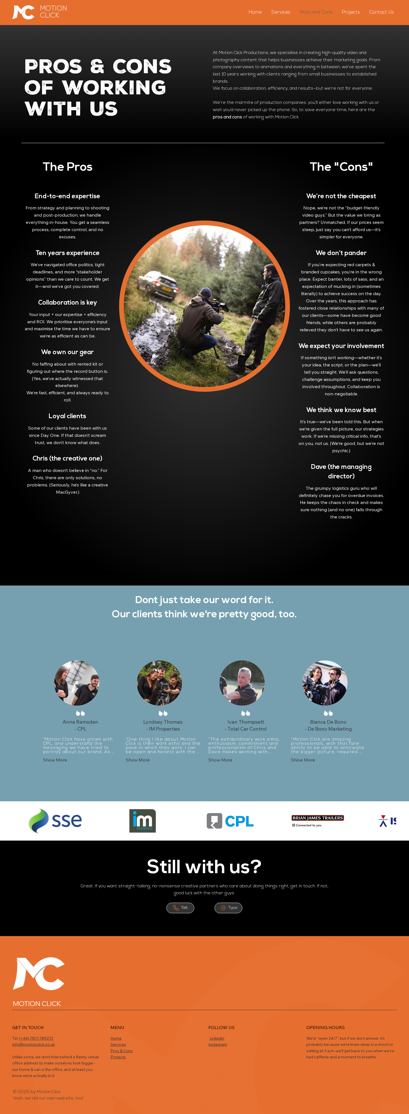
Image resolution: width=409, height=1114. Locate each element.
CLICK (49, 15)
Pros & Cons (121, 1050)
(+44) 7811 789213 (36, 1038)
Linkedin (217, 1038)
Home (116, 1038)
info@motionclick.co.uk (33, 1044)
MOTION (53, 8)
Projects (118, 1056)
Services (118, 1044)
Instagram (217, 1044)
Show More (55, 760)
